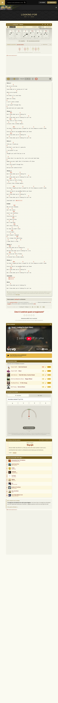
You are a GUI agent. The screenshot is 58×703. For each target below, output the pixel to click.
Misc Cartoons (14, 465)
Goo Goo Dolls (14, 484)
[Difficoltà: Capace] (46, 375)
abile (34, 303)
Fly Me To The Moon (16, 487)
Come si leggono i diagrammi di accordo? (46, 28)
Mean (20, 371)
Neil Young (13, 387)
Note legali (18, 294)
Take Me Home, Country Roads (27, 375)
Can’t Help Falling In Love (17, 494)
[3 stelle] (29, 315)
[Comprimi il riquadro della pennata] (50, 45)
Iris (12, 483)
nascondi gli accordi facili (34, 41)
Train (13, 492)
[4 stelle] (31, 315)
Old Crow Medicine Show (17, 379)
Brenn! (21, 24)
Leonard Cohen (14, 472)
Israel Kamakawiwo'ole (16, 461)
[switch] (46, 27)
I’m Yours (14, 475)
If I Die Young (23, 383)
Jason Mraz (14, 476)
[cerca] (25, 2)
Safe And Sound (23, 367)
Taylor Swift (14, 367)
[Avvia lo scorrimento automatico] (8, 79)
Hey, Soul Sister (15, 491)
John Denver (14, 375)
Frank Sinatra (14, 488)
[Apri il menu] (56, 7)
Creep (13, 467)
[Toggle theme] (2, 2)
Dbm (11, 112)
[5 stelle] (34, 315)
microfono (19, 395)
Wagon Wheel (28, 379)
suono (40, 395)
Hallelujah (14, 471)
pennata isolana (20, 44)
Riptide (13, 479)
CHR (43, 382)
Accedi (43, 2)
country (14, 452)
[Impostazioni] (50, 79)
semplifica (22, 41)
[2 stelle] (27, 315)
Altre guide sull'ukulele (12, 507)
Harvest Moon (21, 387)
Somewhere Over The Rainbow (18, 460)
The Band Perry (15, 383)
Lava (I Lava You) (15, 464)
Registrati (52, 2)
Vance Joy (13, 480)
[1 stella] (24, 315)
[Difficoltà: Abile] (46, 367)
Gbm (14, 205)
